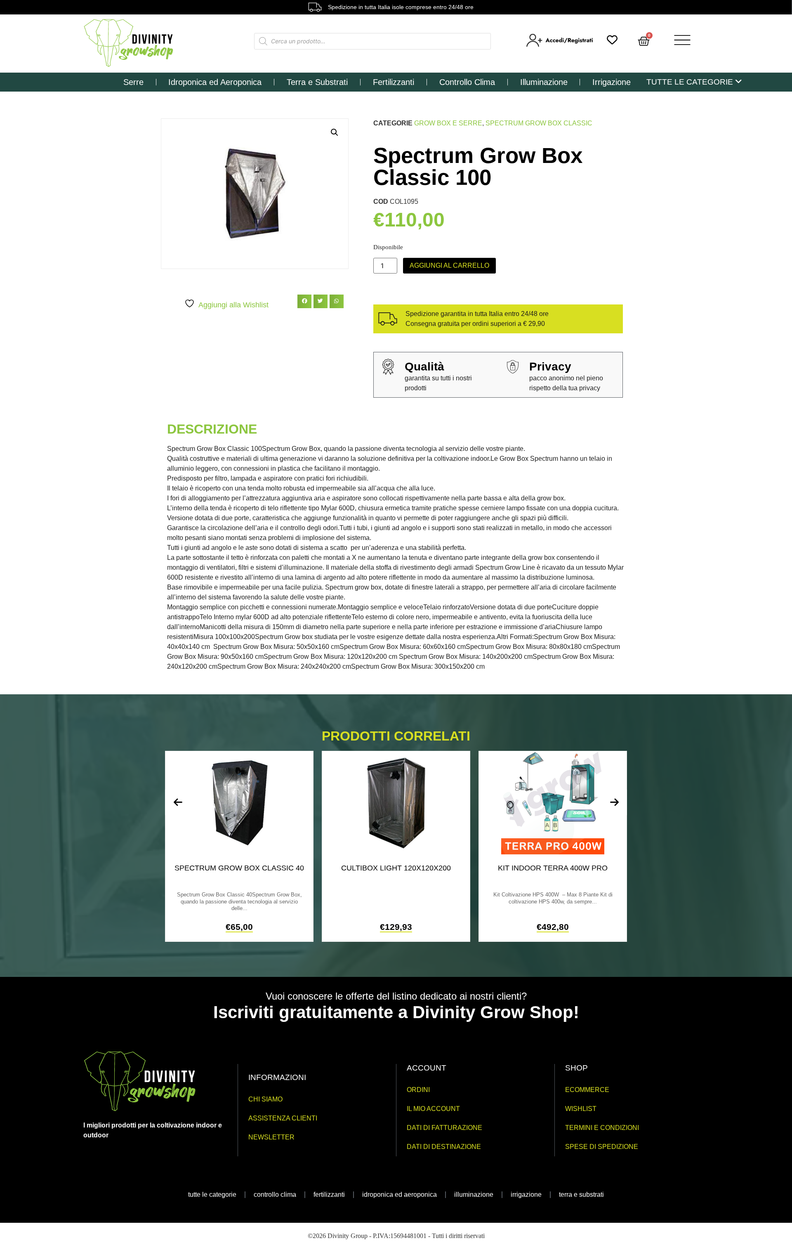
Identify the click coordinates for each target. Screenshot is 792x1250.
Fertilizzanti (393, 82)
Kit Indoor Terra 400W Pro (553, 868)
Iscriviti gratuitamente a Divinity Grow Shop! (396, 1012)
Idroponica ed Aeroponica (215, 82)
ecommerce (587, 1089)
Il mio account (433, 1108)
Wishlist (580, 1108)
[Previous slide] (178, 802)
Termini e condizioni (602, 1127)
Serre (133, 82)
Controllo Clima (467, 82)
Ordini (418, 1089)
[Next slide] (614, 802)
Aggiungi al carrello (449, 265)
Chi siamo (265, 1099)
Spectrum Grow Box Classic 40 (239, 868)
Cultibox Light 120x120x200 (396, 868)
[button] (334, 132)
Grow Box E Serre (448, 123)
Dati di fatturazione (444, 1127)
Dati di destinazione (444, 1146)
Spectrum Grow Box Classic (539, 123)
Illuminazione (544, 82)
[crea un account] (560, 45)
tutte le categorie (212, 1194)
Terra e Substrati (317, 82)
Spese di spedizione (601, 1146)
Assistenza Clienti (282, 1118)
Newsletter (271, 1137)
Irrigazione (611, 82)
